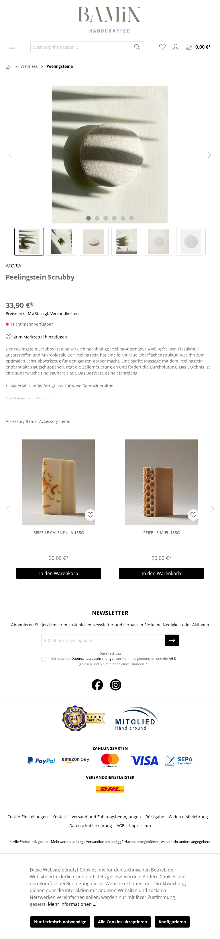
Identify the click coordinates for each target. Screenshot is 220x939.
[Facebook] (97, 684)
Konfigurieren (172, 921)
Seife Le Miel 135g (161, 532)
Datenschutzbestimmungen (93, 658)
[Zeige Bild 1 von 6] (88, 218)
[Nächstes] (209, 155)
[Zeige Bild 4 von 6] (114, 218)
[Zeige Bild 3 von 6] (105, 218)
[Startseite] (9, 66)
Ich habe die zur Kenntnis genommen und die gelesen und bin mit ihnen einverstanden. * (113, 661)
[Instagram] (115, 684)
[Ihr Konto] (175, 46)
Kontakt (59, 816)
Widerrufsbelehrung (188, 816)
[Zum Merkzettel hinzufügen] (90, 515)
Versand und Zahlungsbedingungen (106, 816)
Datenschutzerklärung (90, 825)
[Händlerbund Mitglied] (136, 718)
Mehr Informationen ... (72, 904)
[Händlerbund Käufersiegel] (83, 718)
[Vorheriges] (10, 155)
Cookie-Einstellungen (27, 816)
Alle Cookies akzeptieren (122, 921)
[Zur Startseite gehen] (110, 20)
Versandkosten (98, 841)
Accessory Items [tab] (21, 421)
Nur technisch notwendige (60, 921)
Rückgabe (155, 816)
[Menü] (12, 46)
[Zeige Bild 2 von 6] (97, 218)
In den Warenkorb (58, 573)
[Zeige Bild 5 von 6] (123, 218)
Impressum (140, 825)
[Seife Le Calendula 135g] (58, 482)
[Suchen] (137, 47)
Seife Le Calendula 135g (59, 532)
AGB (172, 658)
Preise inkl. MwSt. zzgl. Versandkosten (42, 313)
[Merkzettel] (162, 46)
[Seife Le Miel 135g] (161, 482)
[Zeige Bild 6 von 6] (131, 218)
